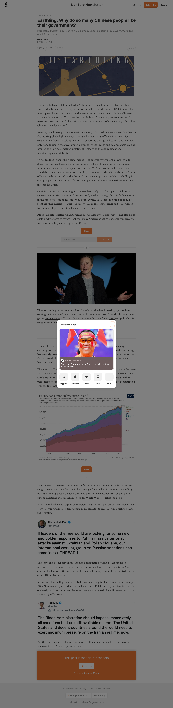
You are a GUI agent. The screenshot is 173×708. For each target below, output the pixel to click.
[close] (112, 324)
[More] (109, 377)
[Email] (86, 377)
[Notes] (98, 377)
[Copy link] (63, 377)
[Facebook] (75, 377)
